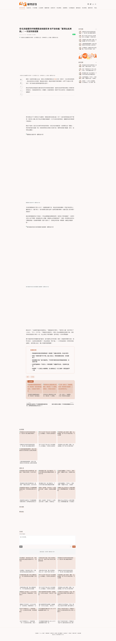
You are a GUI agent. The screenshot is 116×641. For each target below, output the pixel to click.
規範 (21, 546)
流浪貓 (32, 377)
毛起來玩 (29, 8)
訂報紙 (70, 633)
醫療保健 (47, 8)
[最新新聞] (96, 62)
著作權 (56, 633)
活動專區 (65, 8)
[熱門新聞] (96, 29)
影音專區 (59, 8)
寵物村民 (90, 8)
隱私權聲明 (60, 633)
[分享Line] (20, 83)
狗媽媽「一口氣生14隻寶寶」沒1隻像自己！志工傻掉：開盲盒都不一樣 (51, 369)
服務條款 (52, 633)
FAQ (41, 633)
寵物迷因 (78, 8)
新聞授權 (47, 633)
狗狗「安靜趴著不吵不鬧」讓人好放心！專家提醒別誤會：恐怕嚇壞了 (50, 356)
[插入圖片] (71, 547)
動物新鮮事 (22, 8)
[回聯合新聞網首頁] (22, 4)
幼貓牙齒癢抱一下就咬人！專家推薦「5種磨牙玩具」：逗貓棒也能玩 (50, 365)
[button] (88, 4)
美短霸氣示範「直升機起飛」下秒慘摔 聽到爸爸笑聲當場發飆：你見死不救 (50, 360)
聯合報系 (65, 633)
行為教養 (35, 8)
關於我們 (74, 633)
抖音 (55, 79)
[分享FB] (20, 79)
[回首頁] (28, 4)
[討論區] (20, 86)
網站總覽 (79, 633)
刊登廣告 (36, 633)
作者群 (96, 8)
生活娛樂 (41, 8)
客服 (43, 633)
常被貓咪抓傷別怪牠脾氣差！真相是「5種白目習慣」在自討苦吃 (50, 353)
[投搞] (90, 4)
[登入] (93, 4)
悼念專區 (84, 8)
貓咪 (28, 377)
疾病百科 (53, 8)
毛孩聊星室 (72, 8)
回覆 (74, 546)
